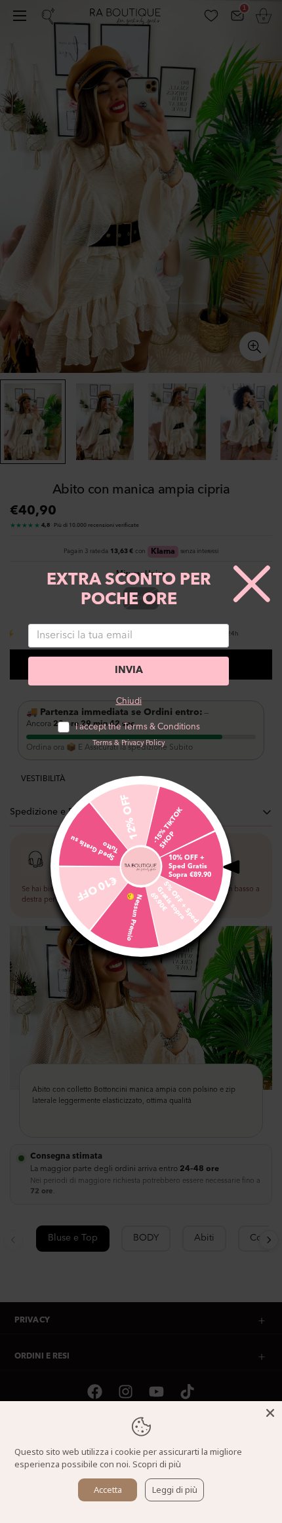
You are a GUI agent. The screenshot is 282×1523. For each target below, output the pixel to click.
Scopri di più (156, 1464)
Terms (102, 743)
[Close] (270, 1412)
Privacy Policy (143, 743)
